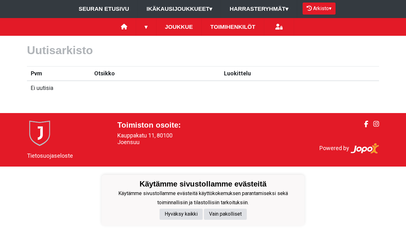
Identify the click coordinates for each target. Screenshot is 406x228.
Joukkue (179, 27)
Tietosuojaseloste (50, 155)
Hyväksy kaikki (181, 214)
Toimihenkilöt (232, 27)
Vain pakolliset (225, 214)
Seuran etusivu (104, 9)
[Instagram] (373, 124)
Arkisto (322, 8)
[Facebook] (363, 124)
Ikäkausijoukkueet (179, 9)
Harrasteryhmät (259, 9)
